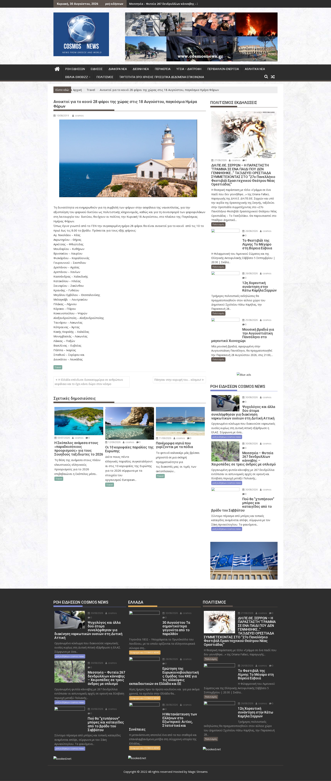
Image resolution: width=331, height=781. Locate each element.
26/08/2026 (251, 231)
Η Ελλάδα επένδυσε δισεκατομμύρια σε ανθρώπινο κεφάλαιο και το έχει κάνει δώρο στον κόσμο (89, 382)
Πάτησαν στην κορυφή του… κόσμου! (177, 379)
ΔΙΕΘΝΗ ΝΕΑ (141, 69)
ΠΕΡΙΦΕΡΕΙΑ (162, 69)
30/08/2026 (251, 397)
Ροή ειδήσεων (75, 69)
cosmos (79, 115)
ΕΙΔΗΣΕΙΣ (97, 69)
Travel (58, 367)
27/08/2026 (220, 160)
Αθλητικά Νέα (255, 69)
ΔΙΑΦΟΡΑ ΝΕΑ (118, 69)
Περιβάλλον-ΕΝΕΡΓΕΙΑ (223, 69)
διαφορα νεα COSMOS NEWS (144, 652)
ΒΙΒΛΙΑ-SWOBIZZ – (77, 77)
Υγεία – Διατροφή (188, 69)
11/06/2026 (164, 438)
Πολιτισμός (104, 77)
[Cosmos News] (57, 68)
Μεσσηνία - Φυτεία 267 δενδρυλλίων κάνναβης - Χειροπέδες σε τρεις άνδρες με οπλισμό (191, 4)
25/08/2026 (251, 320)
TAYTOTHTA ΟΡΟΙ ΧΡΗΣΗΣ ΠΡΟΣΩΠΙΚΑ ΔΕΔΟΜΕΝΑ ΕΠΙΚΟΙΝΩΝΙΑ (161, 77)
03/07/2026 (63, 437)
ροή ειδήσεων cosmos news (226, 436)
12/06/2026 (114, 442)
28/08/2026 (171, 659)
